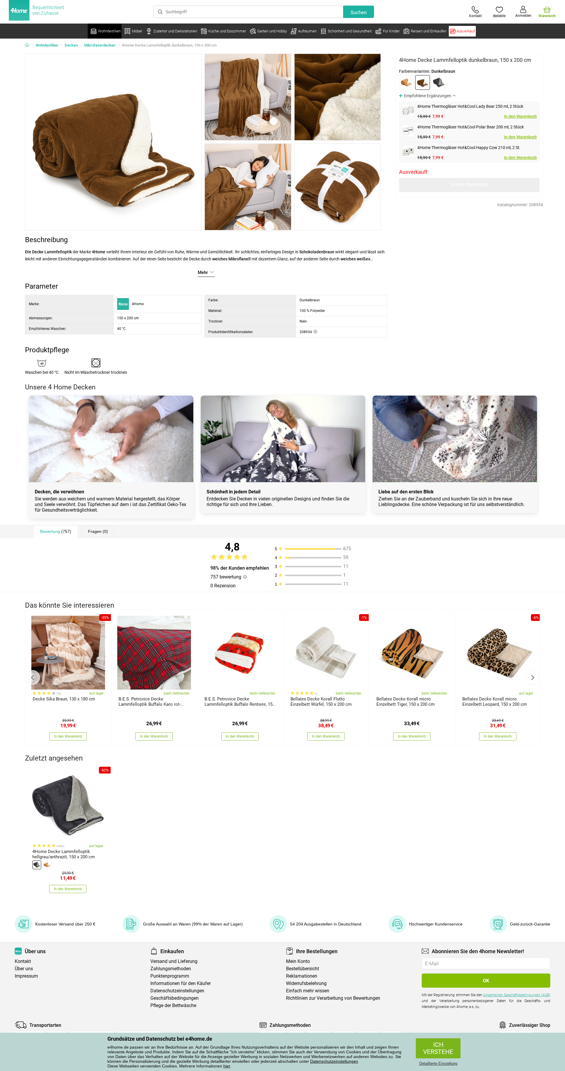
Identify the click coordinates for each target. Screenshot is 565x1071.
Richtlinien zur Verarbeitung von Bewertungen (333, 998)
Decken (71, 45)
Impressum (26, 976)
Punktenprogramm (169, 976)
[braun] (406, 82)
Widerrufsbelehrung (306, 983)
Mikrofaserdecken (99, 45)
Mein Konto (298, 961)
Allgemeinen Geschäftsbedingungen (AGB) (516, 995)
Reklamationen (301, 976)
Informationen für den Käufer (180, 983)
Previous (32, 677)
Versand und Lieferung (173, 961)
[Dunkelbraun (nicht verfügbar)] (422, 82)
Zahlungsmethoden (170, 968)
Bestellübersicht (302, 968)
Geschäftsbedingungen (174, 998)
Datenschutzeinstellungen (334, 1061)
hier (226, 1066)
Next (532, 677)
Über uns (24, 968)
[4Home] (29, 45)
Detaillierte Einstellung (438, 1063)
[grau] (439, 82)
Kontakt (23, 961)
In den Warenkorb (520, 116)
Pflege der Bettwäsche (173, 1005)
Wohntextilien (47, 45)
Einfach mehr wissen (307, 991)
